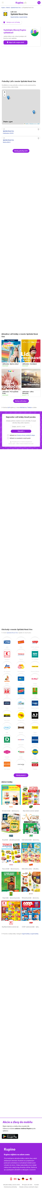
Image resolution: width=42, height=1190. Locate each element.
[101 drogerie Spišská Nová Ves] (35, 654)
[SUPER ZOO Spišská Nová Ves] (21, 715)
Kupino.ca (15, 1179)
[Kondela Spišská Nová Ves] (7, 752)
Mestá (8, 7)
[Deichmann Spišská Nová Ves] (7, 740)
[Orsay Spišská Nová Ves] (21, 764)
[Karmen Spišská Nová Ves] (21, 728)
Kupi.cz (19, 1179)
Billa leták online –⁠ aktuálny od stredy (31, 856)
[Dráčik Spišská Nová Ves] (7, 679)
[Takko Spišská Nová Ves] (35, 728)
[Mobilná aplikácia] (10, 1136)
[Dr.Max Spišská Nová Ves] (35, 679)
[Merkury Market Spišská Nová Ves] (35, 667)
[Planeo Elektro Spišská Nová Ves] (35, 703)
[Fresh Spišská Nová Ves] (21, 752)
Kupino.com (30, 1179)
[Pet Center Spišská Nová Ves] (7, 764)
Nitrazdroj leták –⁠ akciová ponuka (31, 885)
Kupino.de (22, 1179)
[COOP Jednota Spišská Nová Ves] (35, 642)
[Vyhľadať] (39, 2)
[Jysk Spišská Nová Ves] (7, 642)
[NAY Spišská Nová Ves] (7, 728)
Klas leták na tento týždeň (31, 799)
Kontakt (36, 1184)
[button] (11, 22)
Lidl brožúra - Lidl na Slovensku (30, 383)
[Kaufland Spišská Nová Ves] (7, 654)
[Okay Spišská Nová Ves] (21, 679)
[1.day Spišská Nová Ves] (35, 691)
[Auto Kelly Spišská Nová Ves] (7, 715)
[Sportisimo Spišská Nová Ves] (35, 740)
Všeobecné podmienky (10, 1187)
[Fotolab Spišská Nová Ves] (35, 764)
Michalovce (23, 407)
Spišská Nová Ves (16, 7)
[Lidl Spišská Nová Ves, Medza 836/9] (21, 140)
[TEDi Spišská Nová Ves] (35, 752)
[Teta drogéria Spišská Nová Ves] (21, 667)
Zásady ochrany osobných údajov (26, 435)
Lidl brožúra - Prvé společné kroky (11, 383)
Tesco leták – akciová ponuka (11, 856)
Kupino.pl (26, 1179)
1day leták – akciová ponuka (11, 885)
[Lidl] (5, 15)
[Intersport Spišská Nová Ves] (21, 740)
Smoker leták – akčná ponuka (11, 799)
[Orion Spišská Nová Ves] (7, 703)
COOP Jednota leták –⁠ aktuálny (31, 914)
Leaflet (26, 123)
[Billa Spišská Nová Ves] (21, 642)
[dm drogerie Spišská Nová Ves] (7, 667)
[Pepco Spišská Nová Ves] (21, 691)
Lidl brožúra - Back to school (11, 353)
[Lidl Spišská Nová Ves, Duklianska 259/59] (21, 131)
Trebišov (29, 407)
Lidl (9, 407)
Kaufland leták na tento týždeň (11, 914)
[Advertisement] (21, 63)
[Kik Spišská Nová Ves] (7, 691)
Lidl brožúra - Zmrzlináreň (30, 353)
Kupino (3, 7)
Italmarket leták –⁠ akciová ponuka (31, 827)
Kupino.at (11, 1179)
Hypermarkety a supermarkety (19, 17)
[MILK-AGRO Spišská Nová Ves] (21, 703)
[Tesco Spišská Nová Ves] (21, 654)
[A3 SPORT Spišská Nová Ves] (35, 715)
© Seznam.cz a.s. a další (34, 123)
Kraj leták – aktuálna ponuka (11, 827)
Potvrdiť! (20, 431)
